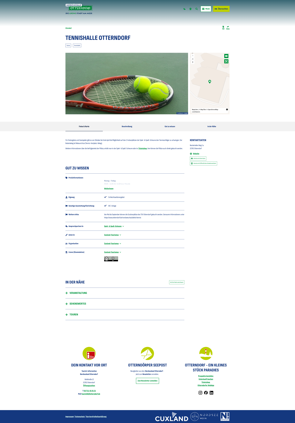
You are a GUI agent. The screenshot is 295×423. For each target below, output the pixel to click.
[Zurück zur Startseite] (79, 9)
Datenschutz (80, 416)
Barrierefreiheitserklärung (96, 416)
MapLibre (195, 109)
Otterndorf (68, 28)
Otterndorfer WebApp (206, 385)
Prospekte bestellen (206, 376)
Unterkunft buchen (206, 379)
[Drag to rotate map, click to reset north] (192, 62)
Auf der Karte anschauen (176, 282)
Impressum (69, 416)
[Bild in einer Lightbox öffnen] (89, 353)
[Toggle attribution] (227, 109)
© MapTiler (202, 109)
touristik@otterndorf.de (91, 394)
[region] (210, 83)
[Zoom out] (192, 59)
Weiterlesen (108, 188)
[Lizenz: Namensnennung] (111, 260)
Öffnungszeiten (89, 385)
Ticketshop (142, 148)
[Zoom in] (192, 55)
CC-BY (185, 113)
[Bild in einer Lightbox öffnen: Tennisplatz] (126, 83)
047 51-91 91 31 (90, 391)
